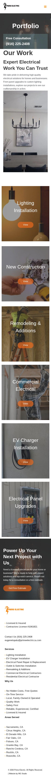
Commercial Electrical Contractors (23, 673)
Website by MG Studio (18, 774)
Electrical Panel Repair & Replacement (26, 662)
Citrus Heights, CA (15, 730)
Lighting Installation (16, 655)
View (25, 225)
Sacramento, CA (14, 727)
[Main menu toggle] (45, 7)
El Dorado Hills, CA (16, 734)
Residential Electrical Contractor (22, 676)
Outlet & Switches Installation (21, 666)
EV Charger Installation (18, 658)
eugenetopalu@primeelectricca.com (23, 640)
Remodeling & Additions (18, 669)
